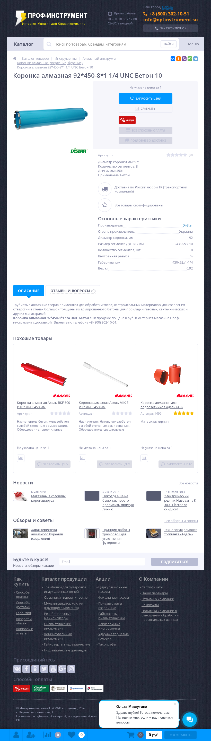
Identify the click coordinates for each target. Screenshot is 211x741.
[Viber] (184, 58)
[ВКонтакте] (173, 58)
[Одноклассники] (178, 58)
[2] (173, 155)
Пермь (167, 7)
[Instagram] (71, 669)
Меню (193, 43)
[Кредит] (127, 120)
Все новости (188, 483)
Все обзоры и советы (181, 521)
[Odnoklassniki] (35, 669)
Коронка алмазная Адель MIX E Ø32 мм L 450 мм (103, 404)
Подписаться (174, 561)
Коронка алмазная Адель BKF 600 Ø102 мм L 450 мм (43, 404)
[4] (181, 155)
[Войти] (16, 735)
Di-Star (187, 225)
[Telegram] (195, 58)
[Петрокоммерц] (94, 688)
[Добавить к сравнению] (20, 458)
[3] (177, 155)
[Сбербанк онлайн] (40, 688)
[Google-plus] (62, 669)
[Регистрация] (31, 735)
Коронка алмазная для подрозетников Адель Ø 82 (161, 404)
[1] (168, 155)
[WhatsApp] (190, 58)
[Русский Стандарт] (58, 688)
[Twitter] (44, 669)
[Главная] (14, 58)
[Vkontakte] (17, 669)
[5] (185, 155)
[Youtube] (53, 669)
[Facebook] (26, 669)
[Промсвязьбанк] (76, 688)
